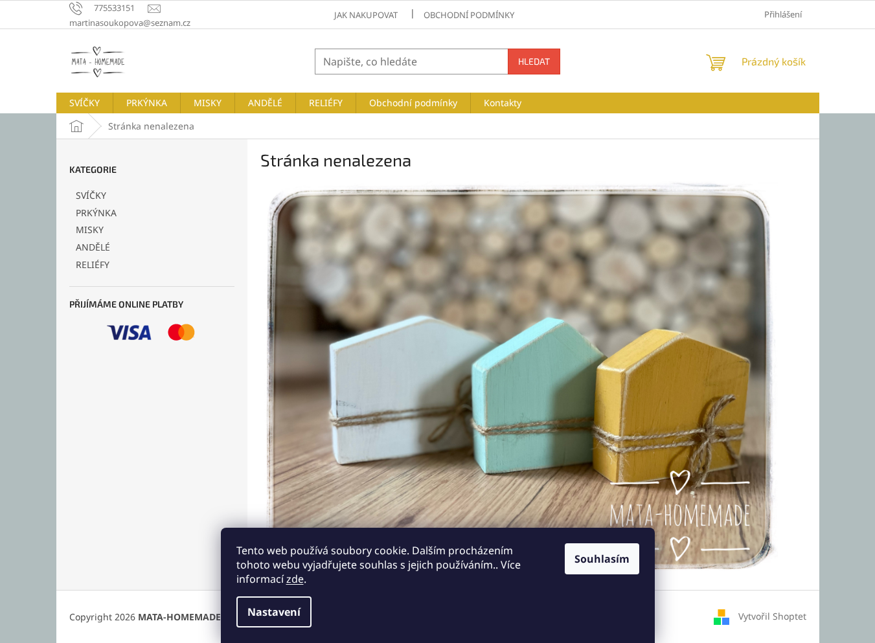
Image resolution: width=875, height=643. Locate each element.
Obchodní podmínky (469, 15)
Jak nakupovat (366, 15)
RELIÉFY (92, 264)
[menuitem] (84, 103)
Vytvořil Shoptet (772, 615)
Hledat (534, 61)
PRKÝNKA (96, 213)
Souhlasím (602, 559)
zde (295, 579)
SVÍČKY (91, 195)
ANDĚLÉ (93, 247)
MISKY (90, 229)
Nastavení (274, 612)
